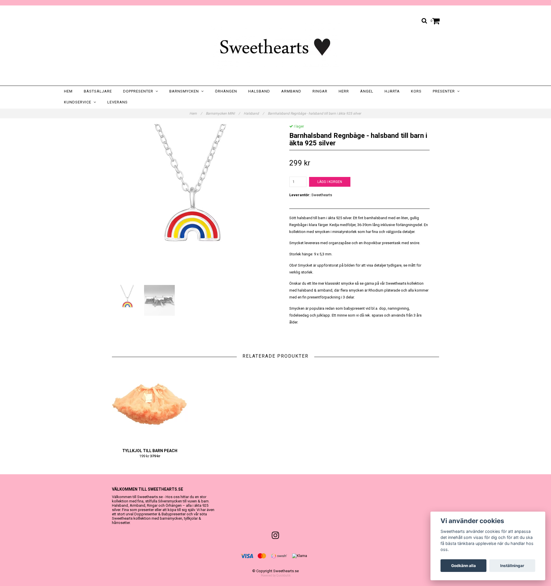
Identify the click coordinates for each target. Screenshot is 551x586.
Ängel (366, 91)
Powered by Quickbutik (275, 575)
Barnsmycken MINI (223, 113)
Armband (291, 91)
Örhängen (226, 91)
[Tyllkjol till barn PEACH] (150, 404)
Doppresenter (139, 91)
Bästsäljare (98, 91)
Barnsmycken (185, 91)
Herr (344, 91)
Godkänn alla (463, 565)
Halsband (259, 91)
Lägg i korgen (329, 182)
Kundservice (79, 102)
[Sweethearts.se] (275, 46)
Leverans (117, 102)
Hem (68, 91)
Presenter (445, 91)
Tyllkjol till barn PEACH (149, 450)
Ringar (320, 91)
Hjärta (392, 91)
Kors (416, 91)
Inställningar (512, 565)
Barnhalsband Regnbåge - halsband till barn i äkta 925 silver (315, 113)
